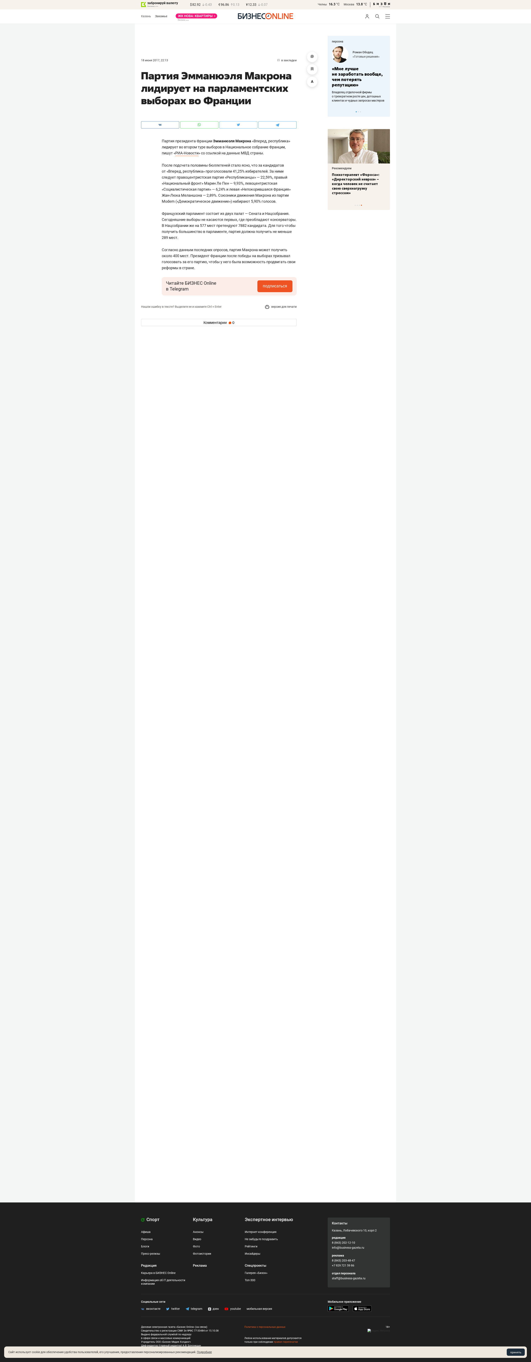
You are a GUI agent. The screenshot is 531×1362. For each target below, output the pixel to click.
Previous (333, 112)
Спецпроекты (255, 1266)
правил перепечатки (286, 1341)
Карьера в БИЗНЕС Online (158, 1273)
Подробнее (204, 1352)
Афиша (146, 1232)
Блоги (145, 1246)
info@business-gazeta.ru (348, 1247)
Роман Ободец (363, 52)
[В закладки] (312, 69)
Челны (322, 4)
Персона (147, 1239)
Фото (196, 1246)
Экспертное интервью (269, 1219)
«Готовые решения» (366, 56)
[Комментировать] (312, 57)
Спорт (152, 1219)
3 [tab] (360, 111)
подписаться (275, 286)
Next (385, 112)
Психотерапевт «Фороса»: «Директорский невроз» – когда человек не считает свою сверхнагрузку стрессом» (355, 183)
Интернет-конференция (260, 1232)
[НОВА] (196, 17)
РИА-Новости (187, 153)
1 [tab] (356, 111)
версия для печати (284, 306)
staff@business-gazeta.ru (348, 1278)
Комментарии (218, 323)
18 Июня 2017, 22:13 (154, 60)
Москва (349, 4)
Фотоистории (202, 1253)
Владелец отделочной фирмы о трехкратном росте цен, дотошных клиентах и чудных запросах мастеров (358, 96)
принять (515, 1352)
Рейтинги (251, 1246)
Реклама (200, 1266)
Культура (202, 1219)
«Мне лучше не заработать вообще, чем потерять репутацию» (357, 77)
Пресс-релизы (150, 1253)
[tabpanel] (359, 74)
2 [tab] (358, 111)
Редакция (149, 1266)
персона (337, 41)
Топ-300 (250, 1280)
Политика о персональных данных (264, 1327)
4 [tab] (361, 205)
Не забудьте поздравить (261, 1239)
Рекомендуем (342, 168)
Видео (197, 1239)
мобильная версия (259, 1308)
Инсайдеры (252, 1253)
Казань (146, 16)
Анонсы (198, 1232)
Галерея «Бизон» (256, 1273)
